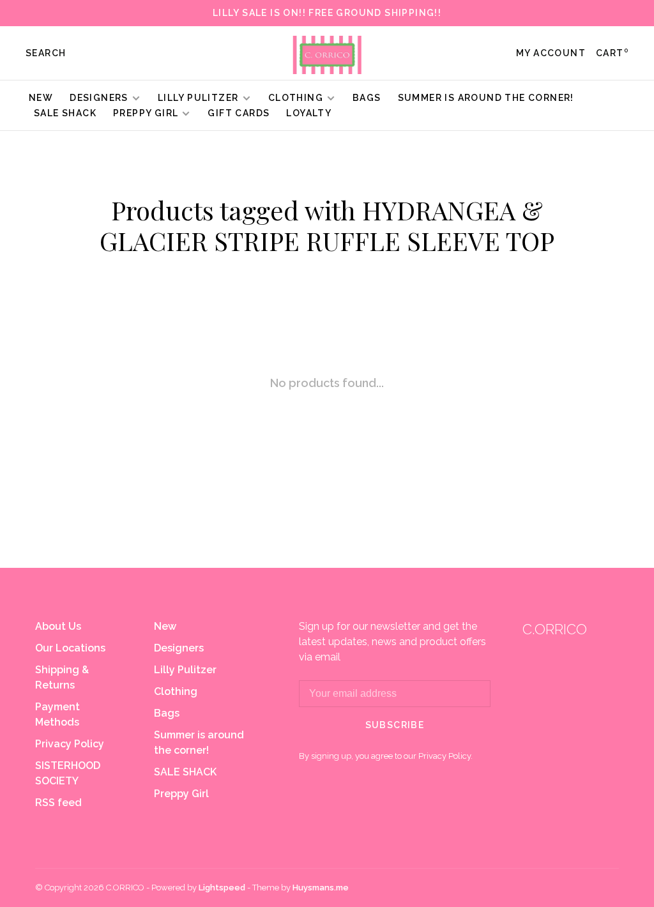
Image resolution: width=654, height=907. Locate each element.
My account (551, 53)
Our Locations (70, 648)
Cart (612, 53)
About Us (58, 626)
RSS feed (58, 802)
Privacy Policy (69, 744)
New (41, 98)
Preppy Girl (145, 113)
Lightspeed (222, 887)
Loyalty (308, 113)
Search (46, 53)
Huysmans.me (321, 887)
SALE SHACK (65, 113)
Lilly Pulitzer (199, 98)
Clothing (295, 98)
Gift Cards (239, 113)
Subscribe (395, 725)
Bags (367, 98)
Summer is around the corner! (486, 98)
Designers (99, 98)
